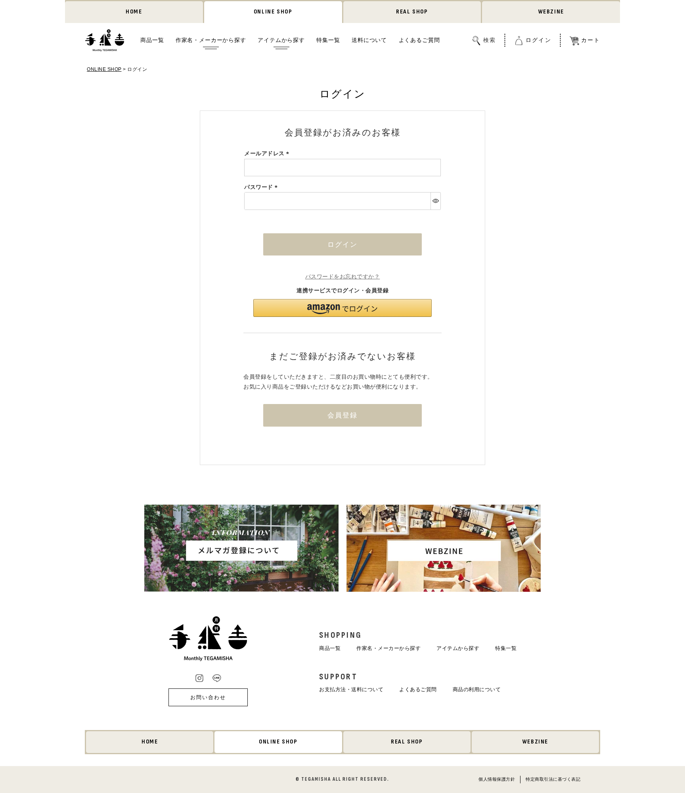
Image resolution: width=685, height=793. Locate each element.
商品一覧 (152, 40)
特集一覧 (328, 40)
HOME (134, 11)
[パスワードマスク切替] (435, 201)
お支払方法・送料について (351, 689)
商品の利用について (477, 689)
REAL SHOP (412, 11)
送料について (369, 40)
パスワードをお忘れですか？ (342, 276)
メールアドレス (268, 153)
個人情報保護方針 (496, 778)
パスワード (262, 187)
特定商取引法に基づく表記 (553, 778)
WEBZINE (551, 11)
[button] (342, 308)
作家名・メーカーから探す (211, 40)
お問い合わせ (208, 697)
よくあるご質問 (419, 40)
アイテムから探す (281, 40)
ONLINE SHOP (273, 11)
